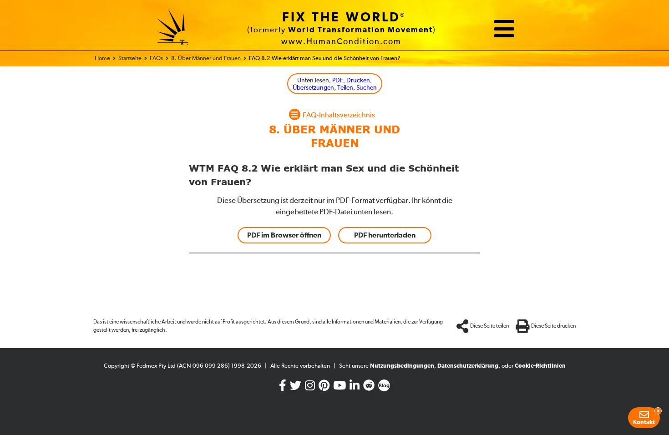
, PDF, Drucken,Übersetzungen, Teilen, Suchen (335, 84)
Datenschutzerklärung (467, 366)
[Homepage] (173, 28)
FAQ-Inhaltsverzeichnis (339, 115)
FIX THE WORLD (341, 17)
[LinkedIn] (355, 387)
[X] (295, 387)
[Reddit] (369, 387)
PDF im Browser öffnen (284, 235)
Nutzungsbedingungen (402, 366)
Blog (384, 386)
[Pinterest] (324, 387)
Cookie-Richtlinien (540, 366)
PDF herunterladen (385, 235)
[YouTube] (339, 387)
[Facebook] (282, 387)
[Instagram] (310, 387)
